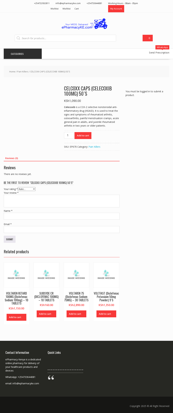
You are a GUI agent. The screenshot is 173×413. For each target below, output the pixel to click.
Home (12, 71)
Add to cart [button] (15, 317)
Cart (77, 8)
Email (8, 224)
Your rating (11, 189)
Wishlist (54, 8)
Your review (11, 192)
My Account (116, 8)
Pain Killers (22, 71)
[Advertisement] (149, 134)
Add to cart (83, 135)
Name (8, 210)
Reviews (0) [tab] (11, 158)
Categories (17, 54)
